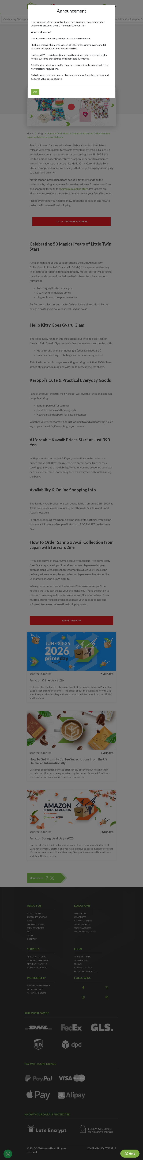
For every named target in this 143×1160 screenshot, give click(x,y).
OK (35, 92)
